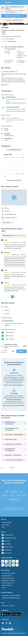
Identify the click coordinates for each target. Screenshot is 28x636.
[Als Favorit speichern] (26, 2)
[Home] (1, 467)
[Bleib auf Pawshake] (13, 351)
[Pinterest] (9, 623)
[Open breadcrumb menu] (6, 468)
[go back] (1, 2)
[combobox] (14, 149)
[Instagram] (6, 623)
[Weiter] (18, 296)
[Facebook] (2, 623)
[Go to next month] (23, 154)
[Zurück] (9, 296)
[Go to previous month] (20, 154)
